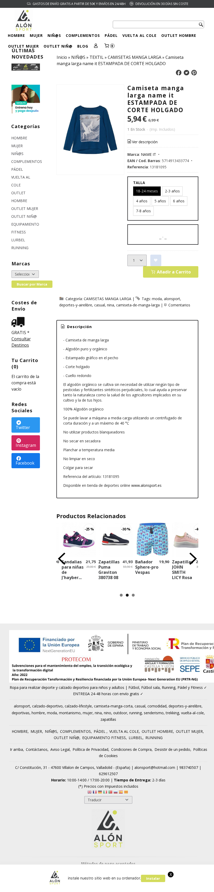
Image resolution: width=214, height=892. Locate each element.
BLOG (82, 46)
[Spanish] (121, 793)
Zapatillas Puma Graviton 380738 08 (109, 569)
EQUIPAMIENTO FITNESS (25, 228)
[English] (89, 793)
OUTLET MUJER (23, 46)
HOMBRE (16, 35)
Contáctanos (36, 749)
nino (107, 712)
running (135, 712)
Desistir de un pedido (172, 749)
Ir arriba (16, 749)
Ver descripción (145, 141)
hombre (38, 712)
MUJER (36, 35)
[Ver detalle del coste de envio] (19, 322)
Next (193, 558)
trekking (172, 712)
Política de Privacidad (90, 749)
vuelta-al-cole (192, 712)
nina (110, 304)
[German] (100, 793)
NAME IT (148, 154)
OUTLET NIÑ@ (58, 46)
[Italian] (105, 793)
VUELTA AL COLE (139, 35)
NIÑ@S (54, 35)
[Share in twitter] (186, 72)
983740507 (188, 767)
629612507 (108, 773)
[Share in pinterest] (194, 72)
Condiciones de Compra (131, 749)
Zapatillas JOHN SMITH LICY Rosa (182, 569)
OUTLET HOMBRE (178, 35)
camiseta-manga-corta (113, 706)
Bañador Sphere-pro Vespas (146, 567)
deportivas (20, 712)
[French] (95, 793)
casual (99, 304)
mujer (88, 712)
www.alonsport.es (146, 485)
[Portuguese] (110, 793)
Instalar (153, 878)
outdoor (120, 712)
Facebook (25, 463)
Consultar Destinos (21, 342)
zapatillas (108, 719)
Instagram (26, 445)
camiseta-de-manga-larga (138, 304)
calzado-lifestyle (78, 706)
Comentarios (179, 304)
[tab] (76, 326)
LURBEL (18, 239)
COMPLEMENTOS (83, 35)
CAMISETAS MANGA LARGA (107, 298)
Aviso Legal (60, 749)
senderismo (154, 712)
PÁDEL (111, 35)
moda (157, 298)
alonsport (172, 298)
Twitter (23, 427)
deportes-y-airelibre (75, 304)
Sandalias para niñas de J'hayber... (73, 569)
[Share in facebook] (179, 72)
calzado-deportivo (47, 706)
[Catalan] (126, 793)
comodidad (157, 706)
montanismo (70, 712)
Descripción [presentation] (79, 326)
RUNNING (19, 247)
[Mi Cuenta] (96, 46)
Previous (61, 558)
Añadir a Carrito (173, 272)
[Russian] (116, 793)
